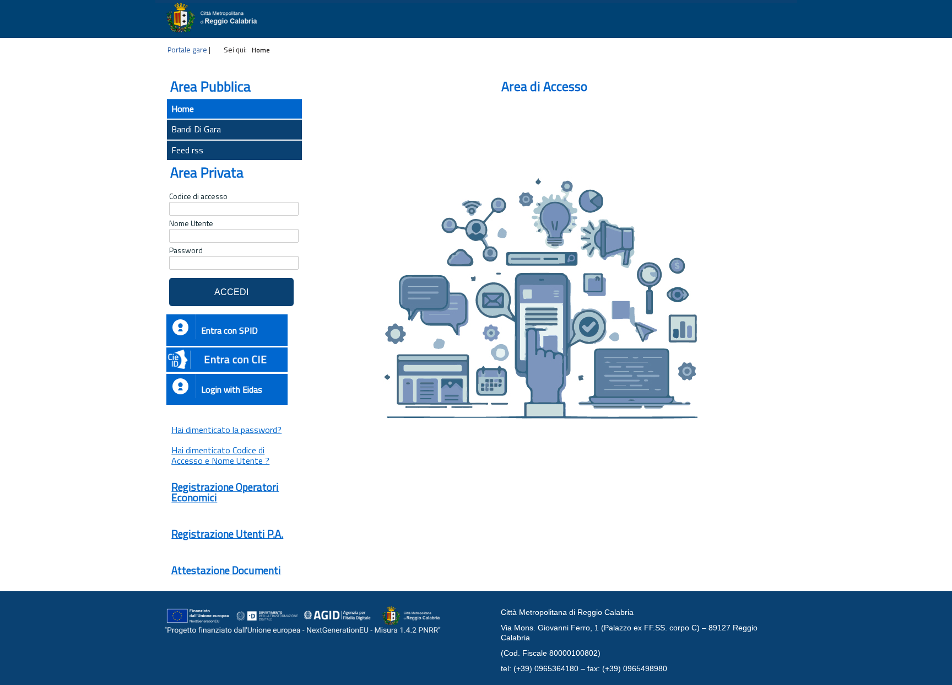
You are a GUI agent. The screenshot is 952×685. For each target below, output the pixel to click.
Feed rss (187, 150)
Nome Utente (191, 223)
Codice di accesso (198, 196)
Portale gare (187, 49)
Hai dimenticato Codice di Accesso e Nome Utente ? (220, 455)
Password (186, 250)
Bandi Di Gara (196, 129)
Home (182, 108)
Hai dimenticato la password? (226, 429)
